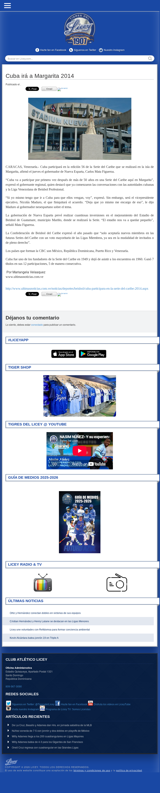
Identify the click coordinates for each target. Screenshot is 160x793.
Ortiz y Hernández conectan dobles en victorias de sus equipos (45, 613)
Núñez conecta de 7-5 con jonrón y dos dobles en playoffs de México (50, 730)
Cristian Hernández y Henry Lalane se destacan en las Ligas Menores (49, 621)
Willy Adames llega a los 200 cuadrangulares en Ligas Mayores (48, 736)
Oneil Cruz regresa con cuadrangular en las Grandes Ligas (45, 747)
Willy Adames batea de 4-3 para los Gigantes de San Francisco (47, 742)
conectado (37, 324)
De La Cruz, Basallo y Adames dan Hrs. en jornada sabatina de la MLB (52, 725)
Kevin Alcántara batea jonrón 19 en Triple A (34, 637)
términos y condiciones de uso (91, 770)
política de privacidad (129, 770)
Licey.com (80, 28)
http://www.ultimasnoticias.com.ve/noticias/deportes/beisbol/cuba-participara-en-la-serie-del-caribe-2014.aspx (77, 288)
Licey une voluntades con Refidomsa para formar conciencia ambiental (50, 629)
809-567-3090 (14, 686)
